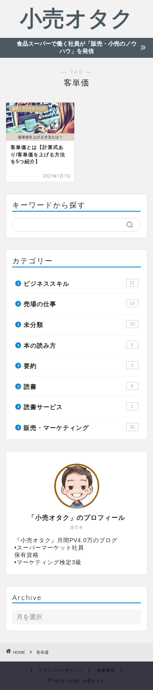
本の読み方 (78, 345)
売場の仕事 (79, 303)
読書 (78, 386)
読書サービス (78, 406)
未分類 (79, 324)
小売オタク (76, 18)
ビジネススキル (79, 283)
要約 (78, 365)
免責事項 (106, 670)
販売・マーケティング (79, 427)
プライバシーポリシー (60, 670)
